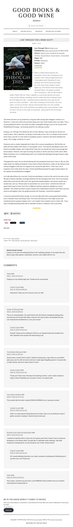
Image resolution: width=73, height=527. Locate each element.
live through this (25, 240)
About (14, 31)
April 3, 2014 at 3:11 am (15, 435)
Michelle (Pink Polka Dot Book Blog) (19, 432)
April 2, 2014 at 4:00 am (15, 354)
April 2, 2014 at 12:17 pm (15, 397)
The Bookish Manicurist (15, 352)
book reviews (15, 238)
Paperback (44, 60)
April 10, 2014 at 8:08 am (18, 289)
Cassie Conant (15, 287)
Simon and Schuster (51, 51)
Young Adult (65, 55)
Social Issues (55, 55)
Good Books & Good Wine (36, 13)
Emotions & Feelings (57, 53)
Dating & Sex (44, 53)
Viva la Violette (37, 519)
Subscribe (9, 510)
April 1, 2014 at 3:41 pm (15, 276)
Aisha (9, 273)
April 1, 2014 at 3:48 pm (15, 311)
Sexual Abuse (45, 55)
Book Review (16, 240)
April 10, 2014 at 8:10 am (18, 330)
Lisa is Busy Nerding (14, 394)
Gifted (42, 63)
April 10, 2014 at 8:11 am (18, 372)
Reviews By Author (53, 31)
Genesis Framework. (56, 519)
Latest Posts (16, 213)
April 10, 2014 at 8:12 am (18, 453)
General (37, 55)
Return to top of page (36, 523)
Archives (38, 31)
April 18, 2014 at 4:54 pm (15, 477)
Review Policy (26, 31)
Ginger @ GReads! (13, 309)
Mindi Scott (54, 48)
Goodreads (38, 65)
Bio (7, 213)
